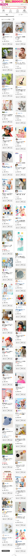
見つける (10, 11)
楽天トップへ (24, 4)
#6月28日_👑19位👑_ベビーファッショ (7, 299)
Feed (3, 11)
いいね (10, 95)
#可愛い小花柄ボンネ (7, 167)
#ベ (21, 310)
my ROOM (24, 11)
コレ (5, 95)
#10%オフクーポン (21, 283)
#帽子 (19, 310)
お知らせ (17, 11)
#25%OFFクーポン (6, 88)
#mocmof (4, 538)
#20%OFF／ (5, 62)
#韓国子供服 (18, 309)
